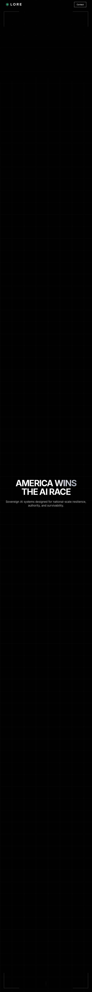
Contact (80, 4)
